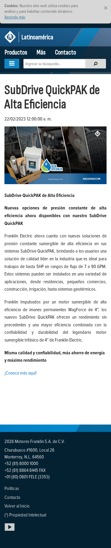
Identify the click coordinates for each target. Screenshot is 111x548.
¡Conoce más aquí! (20, 372)
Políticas (11, 488)
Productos (16, 52)
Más (41, 52)
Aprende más (14, 17)
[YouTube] (10, 530)
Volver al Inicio (17, 505)
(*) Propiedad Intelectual (25, 514)
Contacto (65, 52)
